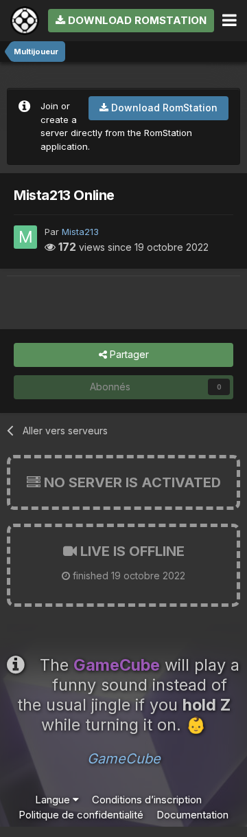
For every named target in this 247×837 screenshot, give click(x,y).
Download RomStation (136, 20)
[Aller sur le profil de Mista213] (25, 237)
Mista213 (80, 231)
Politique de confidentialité (81, 814)
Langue (54, 799)
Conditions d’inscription (147, 799)
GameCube (124, 758)
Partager (128, 354)
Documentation (192, 814)
